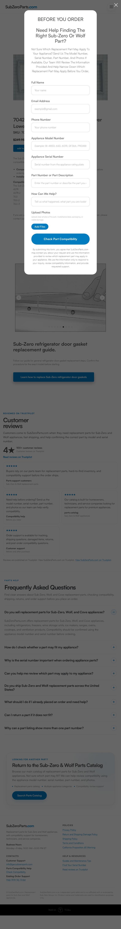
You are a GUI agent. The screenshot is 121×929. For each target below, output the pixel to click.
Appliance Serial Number (47, 156)
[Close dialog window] (116, 5)
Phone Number (41, 119)
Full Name (37, 82)
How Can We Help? (44, 193)
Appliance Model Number (47, 138)
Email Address (40, 101)
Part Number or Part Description (52, 175)
